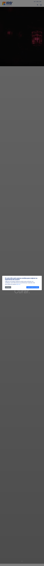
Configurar (8, 287)
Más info (18, 284)
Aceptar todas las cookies (32, 287)
